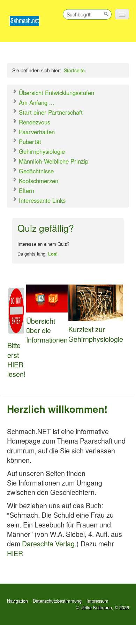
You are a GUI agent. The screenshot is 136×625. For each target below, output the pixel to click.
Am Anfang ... (35, 102)
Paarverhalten (36, 132)
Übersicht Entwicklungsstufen (55, 92)
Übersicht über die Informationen (47, 330)
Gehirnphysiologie (41, 151)
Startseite (74, 70)
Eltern (25, 190)
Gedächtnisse (35, 171)
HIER (15, 553)
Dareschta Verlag (48, 543)
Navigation (17, 600)
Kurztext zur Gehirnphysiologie (95, 334)
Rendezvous (33, 122)
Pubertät (29, 141)
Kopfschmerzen (37, 181)
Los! (53, 253)
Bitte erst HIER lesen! (16, 359)
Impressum (97, 600)
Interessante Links (41, 200)
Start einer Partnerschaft (50, 112)
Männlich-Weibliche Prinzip (52, 161)
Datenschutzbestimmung (57, 600)
